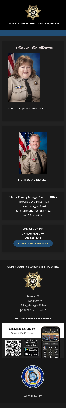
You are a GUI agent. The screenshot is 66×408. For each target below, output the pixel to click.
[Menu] (3, 33)
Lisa (40, 396)
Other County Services (33, 243)
